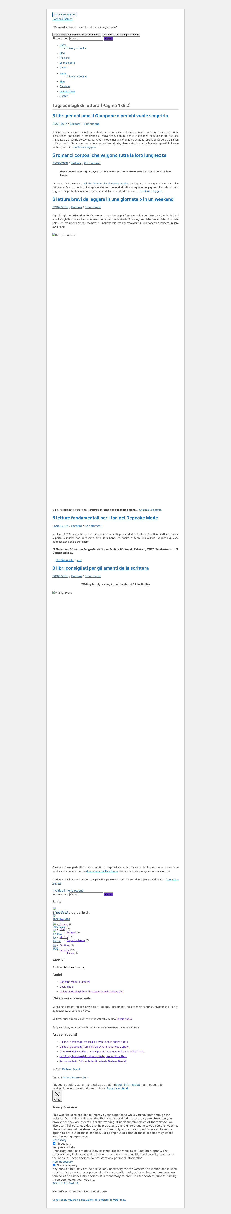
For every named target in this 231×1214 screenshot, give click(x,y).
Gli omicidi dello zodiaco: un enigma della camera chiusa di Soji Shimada (102, 1051)
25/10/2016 (60, 163)
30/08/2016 (60, 576)
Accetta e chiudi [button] (117, 1088)
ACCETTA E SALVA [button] (65, 1183)
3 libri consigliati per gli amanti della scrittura (100, 568)
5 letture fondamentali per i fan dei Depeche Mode (105, 517)
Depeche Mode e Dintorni (75, 981)
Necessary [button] (59, 1140)
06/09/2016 (60, 526)
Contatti (64, 67)
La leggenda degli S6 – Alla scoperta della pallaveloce (91, 991)
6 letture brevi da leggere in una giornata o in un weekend (113, 199)
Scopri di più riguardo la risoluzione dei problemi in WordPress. (89, 1199)
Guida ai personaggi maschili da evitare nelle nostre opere (94, 1041)
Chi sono (65, 57)
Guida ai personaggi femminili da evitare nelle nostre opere (94, 1046)
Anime (70, 953)
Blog (62, 52)
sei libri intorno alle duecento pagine (106, 183)
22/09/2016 (60, 207)
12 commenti (93, 526)
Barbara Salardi (62, 19)
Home (63, 44)
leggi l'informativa (127, 1084)
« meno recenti (68, 890)
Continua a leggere (84, 147)
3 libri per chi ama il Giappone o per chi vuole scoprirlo (110, 115)
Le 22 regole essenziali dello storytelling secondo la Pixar (93, 1056)
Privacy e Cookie (77, 48)
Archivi (57, 967)
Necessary (64, 1143)
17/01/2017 (59, 124)
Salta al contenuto (64, 14)
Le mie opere (67, 62)
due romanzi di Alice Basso (102, 871)
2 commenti (91, 124)
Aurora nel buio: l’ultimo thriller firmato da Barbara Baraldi (93, 1061)
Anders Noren (70, 1077)
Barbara (75, 124)
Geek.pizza (66, 986)
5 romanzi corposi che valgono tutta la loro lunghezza (109, 155)
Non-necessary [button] (62, 1161)
